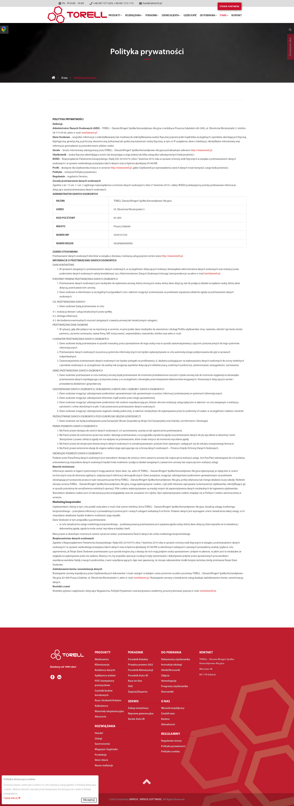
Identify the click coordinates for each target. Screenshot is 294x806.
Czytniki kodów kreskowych (103, 693)
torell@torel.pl (89, 133)
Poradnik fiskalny (138, 659)
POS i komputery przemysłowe (104, 683)
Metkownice (102, 659)
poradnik (151, 15)
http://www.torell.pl (201, 150)
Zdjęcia (165, 676)
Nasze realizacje (104, 765)
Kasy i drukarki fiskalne (108, 700)
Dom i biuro (101, 760)
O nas (64, 78)
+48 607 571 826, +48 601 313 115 (113, 3)
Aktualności (168, 724)
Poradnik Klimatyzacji (140, 670)
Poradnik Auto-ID (138, 676)
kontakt (236, 15)
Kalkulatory (101, 706)
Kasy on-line (135, 681)
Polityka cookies (170, 751)
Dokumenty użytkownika (175, 659)
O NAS (165, 701)
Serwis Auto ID (136, 719)
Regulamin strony (171, 741)
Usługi (98, 739)
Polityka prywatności (173, 746)
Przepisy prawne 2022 (140, 665)
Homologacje (168, 681)
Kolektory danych (105, 670)
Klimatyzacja (102, 665)
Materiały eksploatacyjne (109, 711)
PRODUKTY (103, 652)
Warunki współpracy (172, 708)
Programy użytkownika (174, 686)
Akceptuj (89, 800)
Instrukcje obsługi (171, 665)
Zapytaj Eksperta (138, 692)
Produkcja (101, 755)
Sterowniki (167, 692)
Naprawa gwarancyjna (140, 713)
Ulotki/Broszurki (170, 670)
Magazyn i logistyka (106, 749)
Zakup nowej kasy (138, 708)
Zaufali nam (168, 713)
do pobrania (207, 15)
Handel (99, 733)
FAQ (130, 686)
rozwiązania (133, 15)
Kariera (165, 719)
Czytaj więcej (11, 798)
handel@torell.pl (152, 3)
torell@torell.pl (212, 274)
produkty (114, 15)
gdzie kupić (190, 15)
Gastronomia (102, 744)
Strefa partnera (229, 7)
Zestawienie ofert (290, 46)
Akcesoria (100, 717)
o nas (223, 15)
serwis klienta (170, 15)
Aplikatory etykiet (105, 676)
